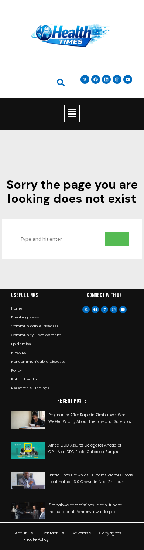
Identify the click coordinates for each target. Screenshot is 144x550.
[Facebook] (95, 309)
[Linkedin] (106, 79)
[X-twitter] (86, 309)
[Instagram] (117, 79)
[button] (72, 113)
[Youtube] (123, 309)
